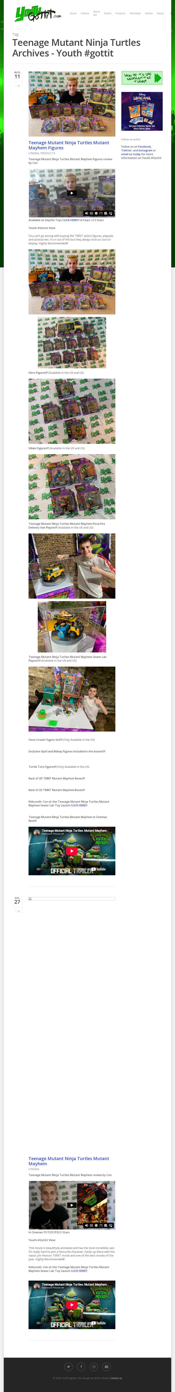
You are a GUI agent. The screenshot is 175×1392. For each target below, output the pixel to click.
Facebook (144, 146)
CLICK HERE (70, 220)
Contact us (116, 1378)
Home (73, 13)
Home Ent (96, 13)
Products (120, 13)
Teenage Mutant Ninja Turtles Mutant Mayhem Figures (69, 145)
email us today (131, 154)
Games (149, 13)
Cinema (85, 13)
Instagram (146, 150)
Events (107, 13)
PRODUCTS (48, 153)
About (160, 13)
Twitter (126, 150)
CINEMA (34, 153)
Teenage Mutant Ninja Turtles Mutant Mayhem (69, 1161)
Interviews (135, 13)
